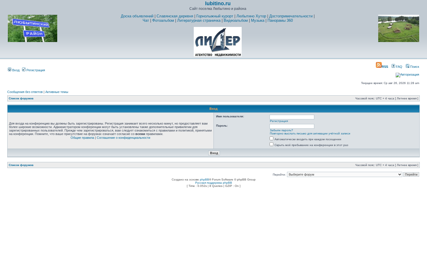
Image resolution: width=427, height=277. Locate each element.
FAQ (398, 66)
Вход (15, 70)
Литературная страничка (198, 20)
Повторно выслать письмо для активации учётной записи (310, 133)
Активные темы (56, 92)
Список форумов (21, 98)
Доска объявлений (137, 16)
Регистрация (35, 70)
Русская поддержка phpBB (213, 182)
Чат (146, 20)
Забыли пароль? (281, 130)
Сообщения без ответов (25, 92)
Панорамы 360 (280, 20)
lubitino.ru (218, 3)
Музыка (257, 20)
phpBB (204, 179)
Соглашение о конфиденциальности (123, 137)
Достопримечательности (291, 16)
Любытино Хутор (251, 16)
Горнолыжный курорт (214, 16)
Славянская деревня (175, 16)
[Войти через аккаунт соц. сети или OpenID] (407, 73)
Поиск (414, 66)
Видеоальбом (236, 20)
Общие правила (82, 137)
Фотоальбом (163, 20)
